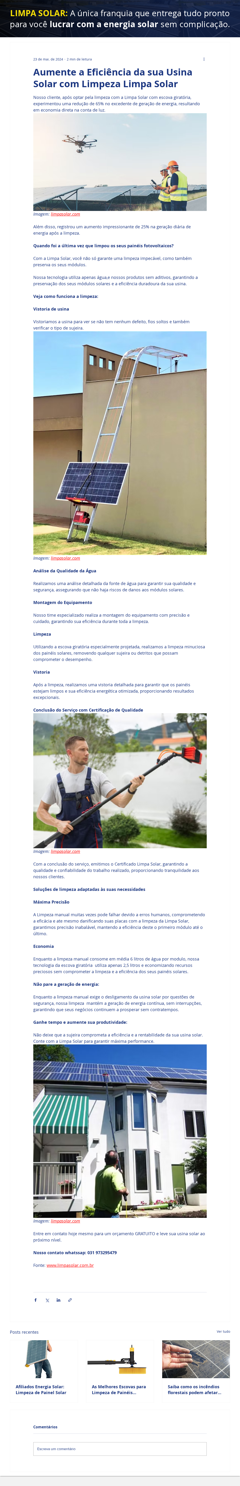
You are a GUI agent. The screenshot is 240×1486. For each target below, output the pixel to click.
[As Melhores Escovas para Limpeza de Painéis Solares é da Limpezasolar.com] (120, 1359)
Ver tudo (223, 1331)
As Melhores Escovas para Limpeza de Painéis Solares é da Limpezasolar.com (119, 1390)
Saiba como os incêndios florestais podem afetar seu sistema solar (193, 1390)
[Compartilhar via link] (70, 1300)
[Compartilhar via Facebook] (35, 1300)
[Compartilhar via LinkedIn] (58, 1300)
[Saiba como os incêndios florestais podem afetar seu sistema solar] (196, 1359)
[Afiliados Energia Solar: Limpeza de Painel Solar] (44, 1359)
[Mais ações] (204, 59)
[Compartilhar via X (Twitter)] (47, 1300)
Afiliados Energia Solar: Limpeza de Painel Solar (41, 1390)
